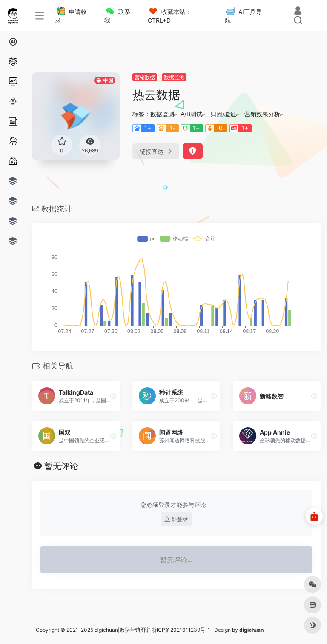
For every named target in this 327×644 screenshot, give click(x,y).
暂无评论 (61, 466)
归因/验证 (223, 113)
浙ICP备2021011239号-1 (181, 630)
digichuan (251, 630)
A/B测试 (191, 113)
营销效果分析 (262, 113)
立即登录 (176, 519)
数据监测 (174, 77)
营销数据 (145, 77)
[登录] (297, 12)
